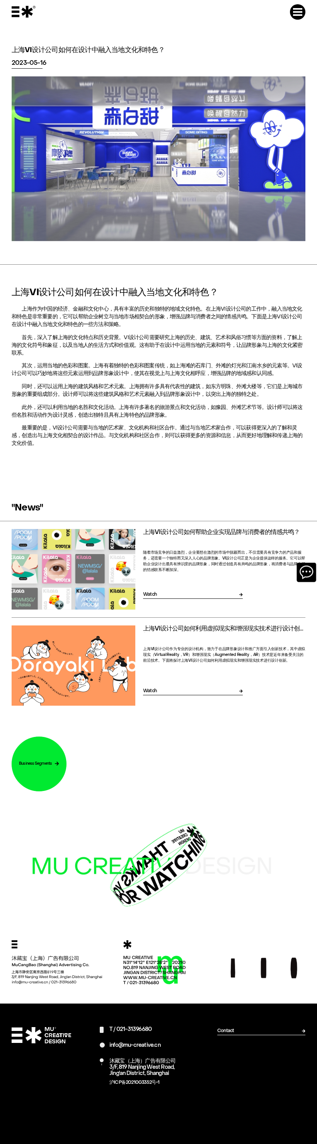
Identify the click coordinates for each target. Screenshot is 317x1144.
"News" (27, 508)
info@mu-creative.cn (134, 1045)
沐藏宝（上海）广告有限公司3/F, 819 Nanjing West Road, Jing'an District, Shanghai (142, 1067)
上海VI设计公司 (284, 316)
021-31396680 (134, 1029)
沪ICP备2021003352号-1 (134, 1082)
